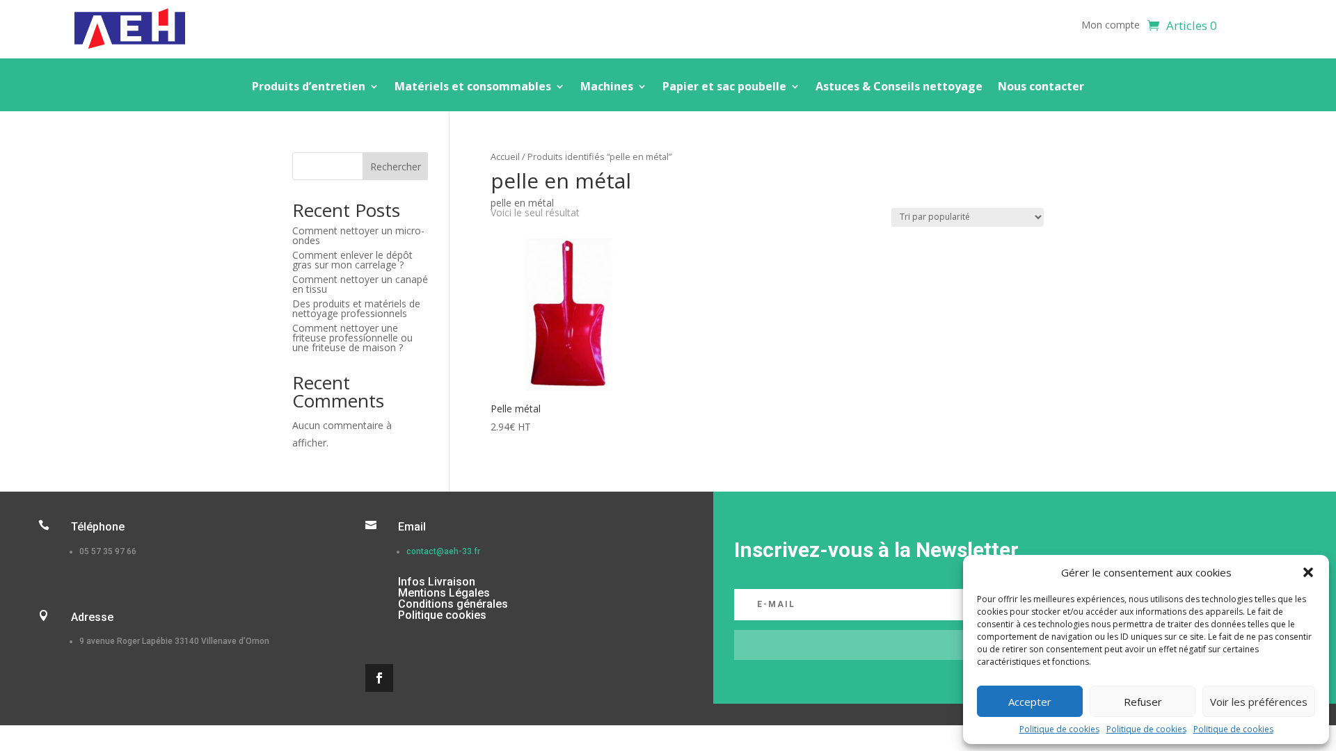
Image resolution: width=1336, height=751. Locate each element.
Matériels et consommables (473, 87)
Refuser (1143, 702)
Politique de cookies (1059, 729)
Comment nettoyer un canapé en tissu (360, 284)
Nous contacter (1041, 87)
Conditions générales (453, 604)
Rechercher (395, 166)
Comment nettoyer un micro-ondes (358, 235)
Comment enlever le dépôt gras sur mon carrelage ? (352, 259)
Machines (606, 87)
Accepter (1029, 702)
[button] (1308, 572)
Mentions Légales (444, 592)
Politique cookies (442, 615)
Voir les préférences (1258, 702)
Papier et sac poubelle (724, 87)
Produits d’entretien (308, 87)
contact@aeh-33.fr (443, 551)
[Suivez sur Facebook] (379, 678)
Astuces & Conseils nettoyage (899, 87)
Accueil (505, 156)
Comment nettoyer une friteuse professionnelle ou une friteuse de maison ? (352, 337)
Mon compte (1110, 25)
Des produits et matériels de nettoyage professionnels (356, 308)
